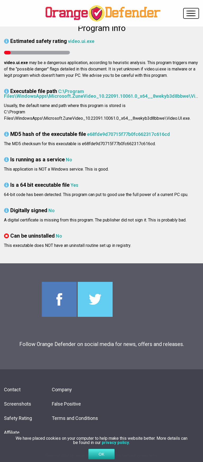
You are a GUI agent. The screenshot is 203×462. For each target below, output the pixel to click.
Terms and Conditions (75, 418)
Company (62, 389)
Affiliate (12, 432)
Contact (12, 389)
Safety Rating (18, 418)
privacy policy (115, 442)
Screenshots (17, 404)
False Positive (66, 404)
